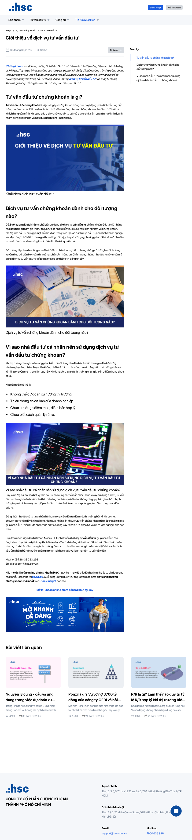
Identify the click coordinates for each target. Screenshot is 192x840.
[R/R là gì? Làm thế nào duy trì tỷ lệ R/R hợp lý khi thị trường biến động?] (158, 687)
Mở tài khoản (174, 7)
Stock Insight (48, 581)
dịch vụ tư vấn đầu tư (82, 79)
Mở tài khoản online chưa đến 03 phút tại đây (65, 590)
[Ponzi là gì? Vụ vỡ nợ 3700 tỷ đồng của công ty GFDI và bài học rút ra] (96, 687)
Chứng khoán (14, 66)
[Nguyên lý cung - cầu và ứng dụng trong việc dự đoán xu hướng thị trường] (33, 687)
